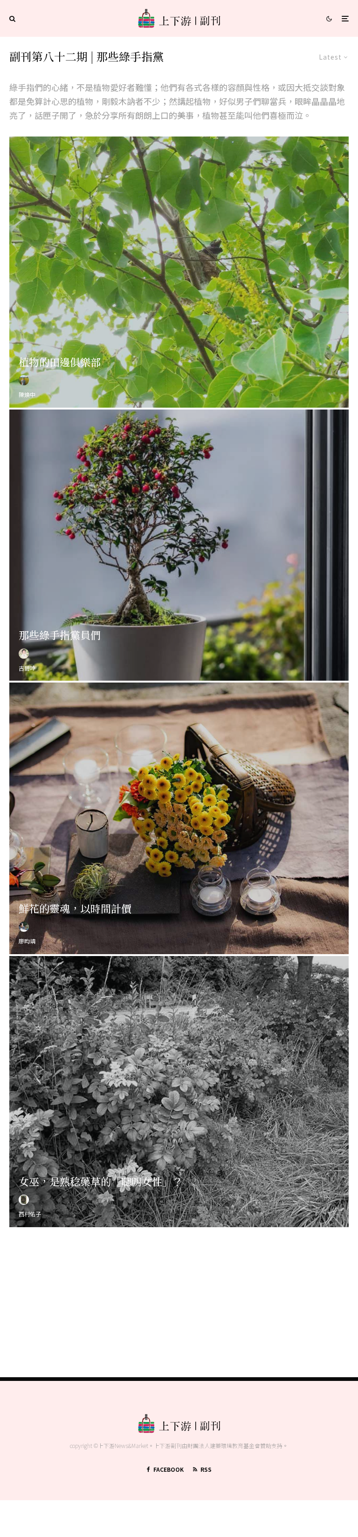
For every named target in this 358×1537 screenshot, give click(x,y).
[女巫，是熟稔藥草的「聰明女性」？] (179, 1091)
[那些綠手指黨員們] (179, 545)
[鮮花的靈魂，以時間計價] (179, 818)
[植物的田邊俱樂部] (179, 272)
